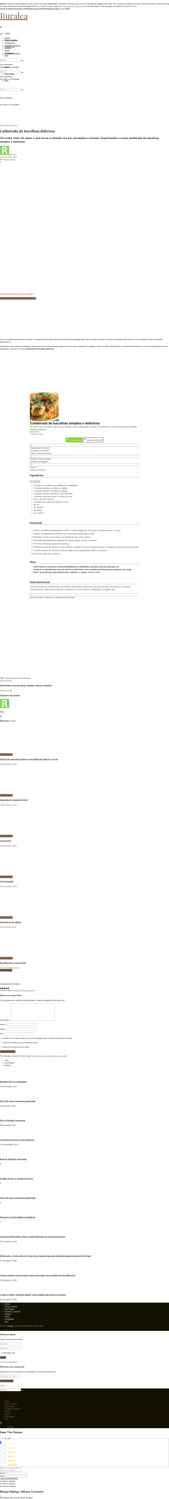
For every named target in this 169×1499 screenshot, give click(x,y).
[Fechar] (1, 1436)
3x (38, 481)
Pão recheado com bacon (12, 1120)
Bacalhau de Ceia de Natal (13, 963)
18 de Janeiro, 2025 (8, 927)
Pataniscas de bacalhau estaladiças (17, 1217)
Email (3, 1029)
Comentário (5, 1020)
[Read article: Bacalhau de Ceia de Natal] (84, 942)
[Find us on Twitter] (1, 27)
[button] (31, 432)
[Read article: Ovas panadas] (84, 861)
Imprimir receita (75, 440)
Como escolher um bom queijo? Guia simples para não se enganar (33, 1294)
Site (1, 1033)
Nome (3, 1024)
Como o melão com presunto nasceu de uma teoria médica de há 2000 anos (37, 1275)
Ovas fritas (5, 840)
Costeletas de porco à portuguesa (17, 1140)
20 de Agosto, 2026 (8, 764)
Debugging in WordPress (73, 6)
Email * (3, 1476)
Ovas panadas (7, 881)
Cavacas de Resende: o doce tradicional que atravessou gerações (32, 1236)
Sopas (7, 50)
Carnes (7, 33)
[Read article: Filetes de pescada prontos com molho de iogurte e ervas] (84, 739)
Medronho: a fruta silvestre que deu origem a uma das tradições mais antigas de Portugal (45, 1256)
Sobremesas (10, 43)
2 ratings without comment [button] (24, 990)
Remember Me (9, 1353)
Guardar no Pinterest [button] (94, 440)
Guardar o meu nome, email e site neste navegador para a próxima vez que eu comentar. (38, 1038)
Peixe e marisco (11, 40)
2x (35, 481)
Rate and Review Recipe (9, 1479)
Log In (2, 1385)
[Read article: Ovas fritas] (84, 820)
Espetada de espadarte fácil (14, 800)
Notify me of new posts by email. (16, 1047)
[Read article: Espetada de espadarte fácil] (84, 779)
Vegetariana (9, 74)
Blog (6, 80)
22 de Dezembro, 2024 (9, 967)
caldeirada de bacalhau (22, 678)
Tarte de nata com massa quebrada (17, 1101)
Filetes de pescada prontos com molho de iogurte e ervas (29, 759)
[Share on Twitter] (35, 298)
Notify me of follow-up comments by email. (20, 1042)
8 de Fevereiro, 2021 (8, 157)
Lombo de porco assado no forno (16, 1178)
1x (31, 481)
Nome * (3, 1473)
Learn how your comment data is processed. (49, 1056)
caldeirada (9, 678)
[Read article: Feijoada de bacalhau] (84, 902)
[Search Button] (22, 60)
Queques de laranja (10, 983)
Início (2, 125)
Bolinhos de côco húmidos (13, 1081)
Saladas (8, 48)
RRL (14, 154)
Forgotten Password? (9, 1362)
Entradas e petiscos (12, 45)
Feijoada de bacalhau (10, 922)
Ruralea (14, 15)
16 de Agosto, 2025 (8, 805)
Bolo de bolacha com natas (13, 1159)
